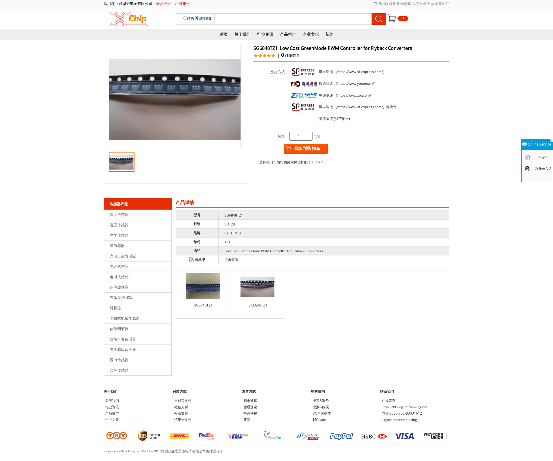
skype (542, 157)
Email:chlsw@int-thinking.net (404, 406)
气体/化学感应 (122, 297)
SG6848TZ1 (203, 305)
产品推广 (288, 34)
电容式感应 (119, 266)
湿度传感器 (119, 224)
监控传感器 (119, 370)
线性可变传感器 (123, 339)
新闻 (329, 34)
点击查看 (231, 259)
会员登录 (163, 3)
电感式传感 (119, 276)
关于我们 (242, 34)
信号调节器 (119, 328)
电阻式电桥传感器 (125, 318)
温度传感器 (119, 214)
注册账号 (182, 3)
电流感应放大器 (123, 349)
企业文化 (311, 34)
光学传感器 (119, 235)
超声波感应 (119, 287)
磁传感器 (117, 245)
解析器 (115, 308)
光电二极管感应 (123, 256)
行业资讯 (265, 34)
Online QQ (543, 168)
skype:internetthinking (399, 419)
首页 (224, 34)
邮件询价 (319, 419)
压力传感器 (119, 359)
